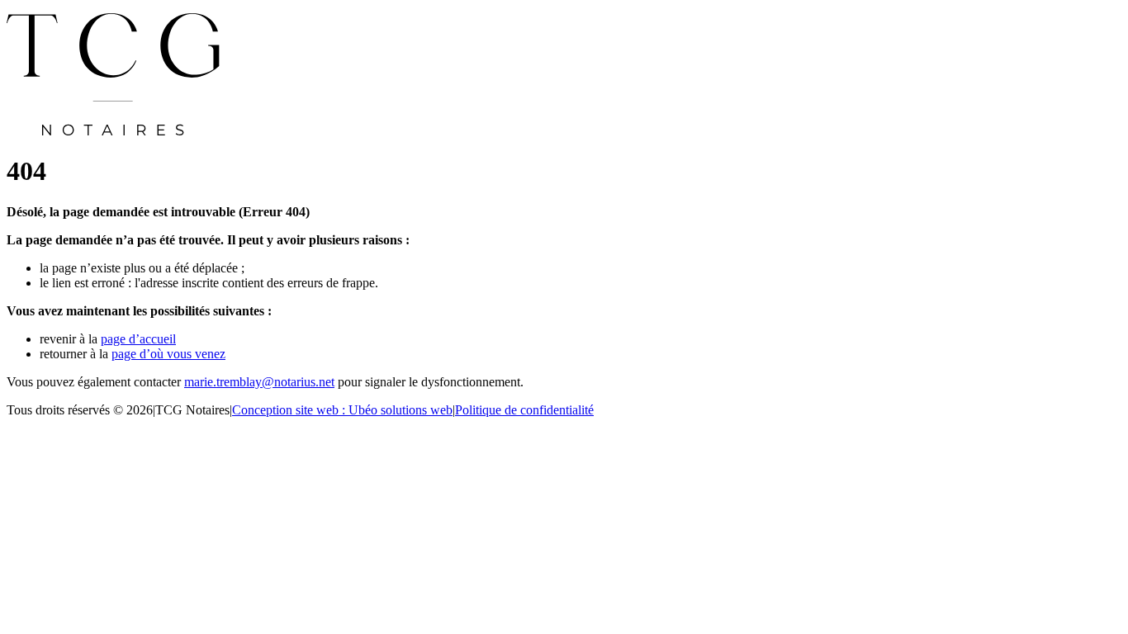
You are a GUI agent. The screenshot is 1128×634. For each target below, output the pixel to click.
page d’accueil (138, 339)
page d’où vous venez (168, 354)
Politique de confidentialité (524, 410)
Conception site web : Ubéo (342, 410)
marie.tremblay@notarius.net (259, 382)
